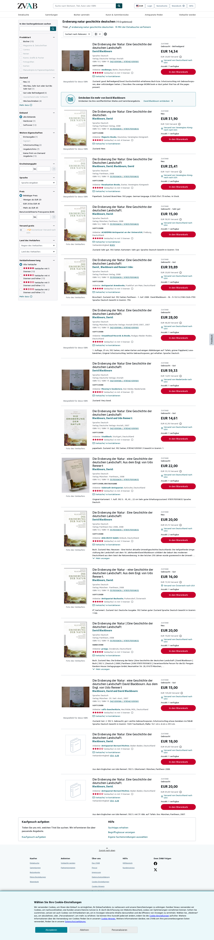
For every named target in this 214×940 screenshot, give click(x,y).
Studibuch (106, 436)
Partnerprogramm (68, 868)
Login (149, 6)
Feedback (212, 339)
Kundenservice (129, 868)
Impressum (96, 872)
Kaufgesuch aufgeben (34, 836)
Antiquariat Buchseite (112, 598)
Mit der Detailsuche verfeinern (134, 26)
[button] (53, 29)
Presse (94, 868)
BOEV (112, 245)
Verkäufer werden (187, 14)
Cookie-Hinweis (98, 886)
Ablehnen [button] (84, 930)
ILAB (117, 755)
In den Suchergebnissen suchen (35, 23)
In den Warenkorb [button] (178, 71)
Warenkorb (34, 882)
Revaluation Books (110, 184)
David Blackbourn (102, 51)
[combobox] (84, 5)
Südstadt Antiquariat (112, 487)
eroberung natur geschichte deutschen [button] (92, 26)
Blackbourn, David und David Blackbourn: (115, 691)
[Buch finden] (119, 5)
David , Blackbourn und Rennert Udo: (112, 267)
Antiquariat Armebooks (113, 285)
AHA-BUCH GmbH (110, 538)
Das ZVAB (96, 863)
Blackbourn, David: (102, 213)
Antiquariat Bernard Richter (115, 745)
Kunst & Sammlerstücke (117, 14)
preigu (104, 648)
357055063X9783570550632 (124, 128)
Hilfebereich (127, 863)
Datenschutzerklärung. (75, 921)
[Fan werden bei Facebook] (155, 864)
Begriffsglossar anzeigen (121, 832)
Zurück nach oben (107, 850)
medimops (106, 69)
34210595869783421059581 (124, 61)
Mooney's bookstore (111, 389)
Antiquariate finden (154, 14)
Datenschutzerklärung (101, 877)
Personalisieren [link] (119, 929)
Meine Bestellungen (38, 877)
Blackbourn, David (102, 118)
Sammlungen (51, 14)
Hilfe (191, 6)
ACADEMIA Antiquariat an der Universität (122, 232)
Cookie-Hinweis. (108, 918)
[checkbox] (21, 41)
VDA (112, 755)
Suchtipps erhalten (118, 827)
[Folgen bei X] (155, 870)
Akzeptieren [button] (51, 930)
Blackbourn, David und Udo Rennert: (112, 418)
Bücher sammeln (82, 14)
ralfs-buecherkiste (110, 709)
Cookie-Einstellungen (159, 915)
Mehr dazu (24, 105)
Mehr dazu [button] (24, 296)
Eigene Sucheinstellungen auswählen (128, 836)
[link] (105, 34)
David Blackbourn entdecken (157, 101)
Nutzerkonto (161, 6)
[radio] (21, 121)
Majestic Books (108, 137)
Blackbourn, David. (102, 741)
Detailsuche (23, 14)
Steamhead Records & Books (115, 335)
